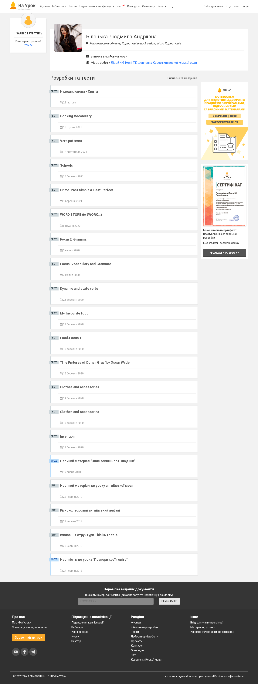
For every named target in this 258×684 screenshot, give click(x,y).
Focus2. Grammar (74, 239)
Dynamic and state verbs (79, 288)
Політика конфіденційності (229, 676)
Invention (67, 436)
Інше (161, 6)
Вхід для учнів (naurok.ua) (206, 622)
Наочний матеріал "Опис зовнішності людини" (97, 461)
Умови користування (200, 676)
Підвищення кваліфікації (95, 6)
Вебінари (77, 627)
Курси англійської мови (146, 659)
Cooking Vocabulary (76, 116)
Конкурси (133, 6)
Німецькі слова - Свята (79, 91)
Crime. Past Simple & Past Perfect (87, 190)
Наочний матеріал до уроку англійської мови (97, 486)
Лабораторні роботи (144, 636)
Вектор (76, 641)
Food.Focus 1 (70, 338)
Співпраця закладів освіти (29, 627)
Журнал (45, 6)
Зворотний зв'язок (28, 637)
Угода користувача (176, 676)
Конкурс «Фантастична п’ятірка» (212, 632)
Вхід (228, 6)
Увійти (28, 45)
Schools (66, 165)
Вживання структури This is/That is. (89, 535)
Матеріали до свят (202, 627)
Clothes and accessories (79, 387)
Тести (73, 6)
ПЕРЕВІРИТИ (169, 601)
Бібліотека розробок (144, 627)
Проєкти (136, 641)
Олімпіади (137, 650)
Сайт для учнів (213, 6)
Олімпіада (148, 6)
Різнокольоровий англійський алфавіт (91, 510)
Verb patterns (71, 141)
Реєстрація (241, 6)
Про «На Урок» (21, 622)
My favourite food (74, 313)
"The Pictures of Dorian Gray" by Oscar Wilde (95, 362)
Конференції (79, 632)
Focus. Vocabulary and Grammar (85, 264)
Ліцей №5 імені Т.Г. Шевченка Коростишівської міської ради (154, 62)
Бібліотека (59, 6)
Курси (75, 636)
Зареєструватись (29, 33)
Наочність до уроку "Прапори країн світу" (93, 559)
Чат (120, 6)
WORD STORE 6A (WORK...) (81, 215)
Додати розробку (225, 252)
